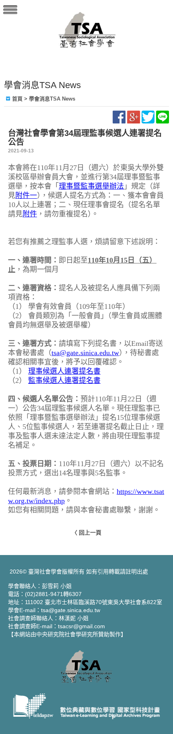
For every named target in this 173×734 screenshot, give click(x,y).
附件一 (26, 195)
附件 (30, 214)
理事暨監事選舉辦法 (91, 186)
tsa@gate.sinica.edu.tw (85, 353)
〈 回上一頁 (86, 532)
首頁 (17, 99)
